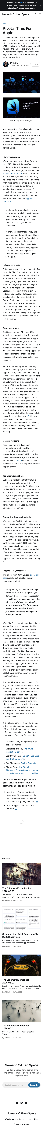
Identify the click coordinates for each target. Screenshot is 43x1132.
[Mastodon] (21, 1103)
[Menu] (40, 14)
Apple (5, 24)
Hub (29, 1119)
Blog (36, 1119)
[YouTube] (26, 1103)
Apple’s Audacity (28, 763)
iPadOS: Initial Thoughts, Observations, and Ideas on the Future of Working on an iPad (22, 770)
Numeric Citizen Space (15, 14)
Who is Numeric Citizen (15, 1119)
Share (35, 64)
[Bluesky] (17, 1103)
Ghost (26, 1124)
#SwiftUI (18, 460)
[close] (40, 5)
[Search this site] (36, 14)
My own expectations (12, 173)
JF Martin (14, 63)
